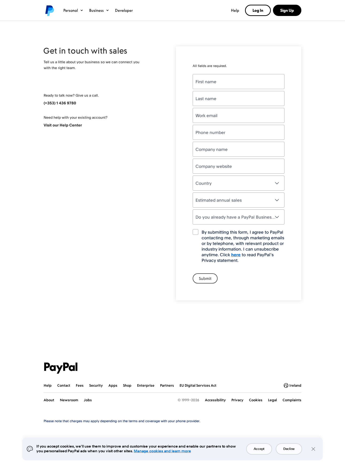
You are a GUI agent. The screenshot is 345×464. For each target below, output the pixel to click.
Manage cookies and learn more (162, 451)
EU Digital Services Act (198, 385)
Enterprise (145, 385)
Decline (289, 449)
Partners (167, 385)
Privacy (237, 400)
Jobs (88, 400)
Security (96, 385)
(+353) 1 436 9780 (60, 103)
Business (96, 10)
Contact (63, 385)
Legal (272, 400)
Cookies (255, 400)
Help (235, 10)
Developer (124, 10)
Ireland (295, 385)
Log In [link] (258, 10)
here (236, 254)
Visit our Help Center (63, 125)
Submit (205, 278)
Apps (112, 385)
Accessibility (215, 400)
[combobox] (238, 183)
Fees (80, 385)
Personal (70, 10)
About (49, 400)
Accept (259, 449)
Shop (127, 385)
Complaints (292, 400)
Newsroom (69, 400)
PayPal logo (49, 10)
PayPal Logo (61, 368)
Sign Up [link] (287, 10)
